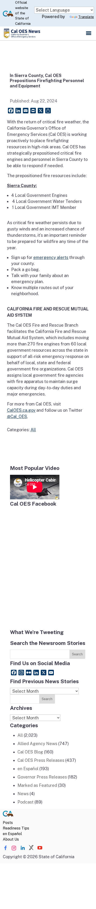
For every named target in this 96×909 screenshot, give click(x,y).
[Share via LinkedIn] (22, 848)
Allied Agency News (37, 743)
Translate (86, 17)
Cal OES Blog (30, 752)
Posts (8, 822)
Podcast (25, 802)
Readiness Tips (16, 828)
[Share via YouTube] (39, 848)
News (23, 793)
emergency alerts (50, 257)
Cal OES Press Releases (40, 760)
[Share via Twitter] (31, 848)
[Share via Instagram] (14, 848)
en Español (27, 768)
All (33, 429)
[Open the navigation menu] (88, 33)
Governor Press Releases (42, 777)
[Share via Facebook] (5, 848)
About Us (11, 839)
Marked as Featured (37, 785)
